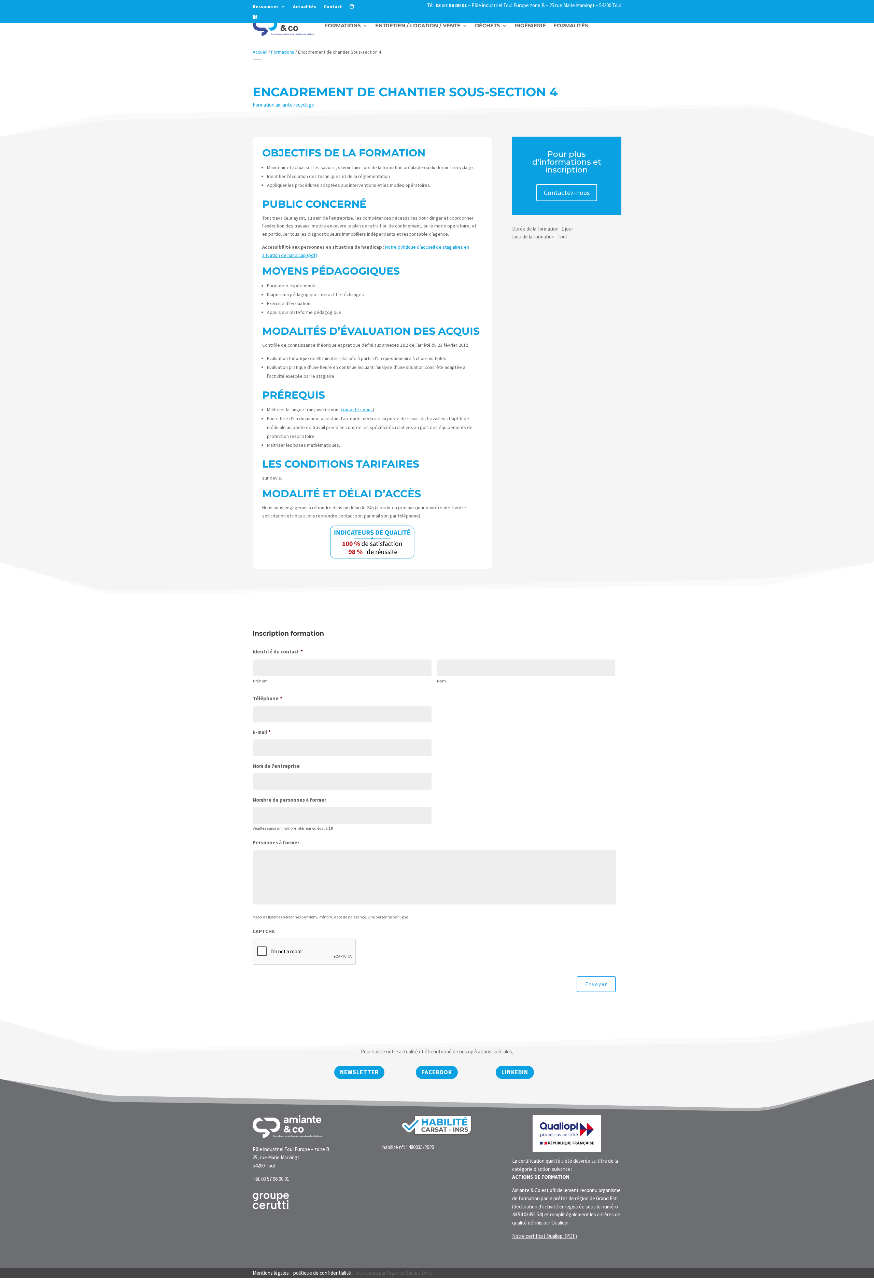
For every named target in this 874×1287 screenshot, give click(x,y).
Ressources (266, 7)
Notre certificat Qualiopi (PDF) (544, 1236)
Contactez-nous (567, 192)
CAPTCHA (264, 931)
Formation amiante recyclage (283, 104)
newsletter (359, 1072)
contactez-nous (357, 409)
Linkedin (515, 1072)
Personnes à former (276, 842)
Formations (342, 25)
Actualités (304, 7)
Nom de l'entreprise (276, 766)
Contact (333, 7)
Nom (441, 680)
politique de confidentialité (322, 1273)
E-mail (262, 732)
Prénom (260, 680)
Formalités (570, 25)
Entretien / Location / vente (418, 25)
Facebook (437, 1072)
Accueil (260, 52)
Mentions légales (271, 1273)
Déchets (487, 25)
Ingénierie (530, 25)
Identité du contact (278, 651)
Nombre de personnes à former (289, 800)
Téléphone (267, 698)
